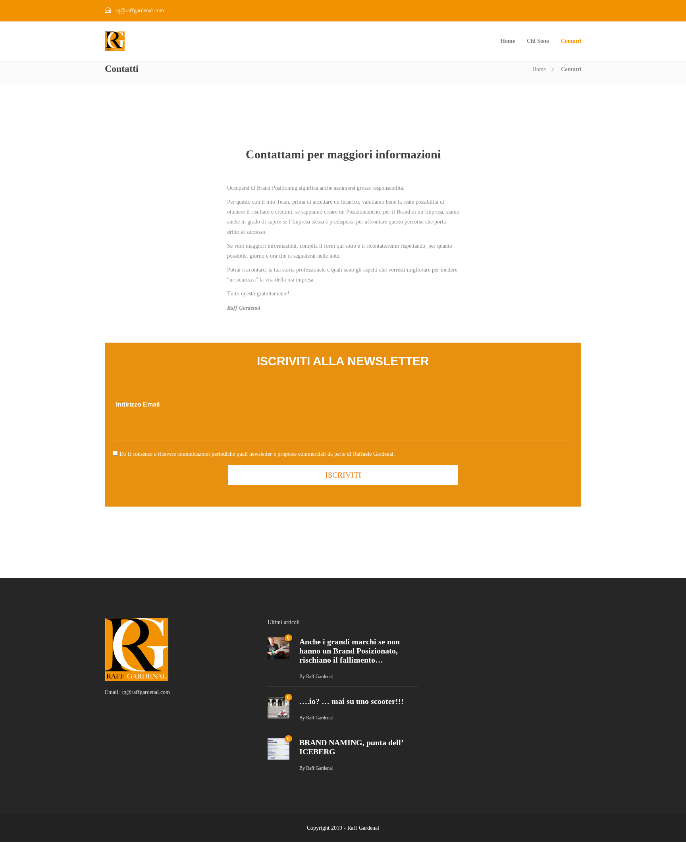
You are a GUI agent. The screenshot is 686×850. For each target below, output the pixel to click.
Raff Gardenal (319, 676)
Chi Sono (538, 41)
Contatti (571, 41)
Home (508, 41)
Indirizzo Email (138, 404)
